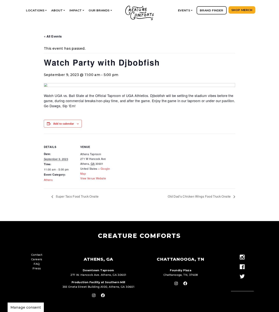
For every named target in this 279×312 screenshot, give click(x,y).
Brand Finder (211, 10)
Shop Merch (241, 10)
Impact (77, 11)
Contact (37, 254)
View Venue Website (93, 178)
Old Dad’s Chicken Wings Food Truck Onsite (200, 196)
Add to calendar (63, 123)
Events (186, 11)
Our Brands (101, 11)
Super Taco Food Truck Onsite (77, 196)
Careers (36, 259)
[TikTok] (242, 283)
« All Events (53, 36)
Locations (37, 11)
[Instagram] (242, 257)
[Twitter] (242, 277)
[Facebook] (242, 267)
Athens (48, 180)
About (58, 11)
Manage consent (25, 307)
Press (36, 268)
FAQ (37, 264)
